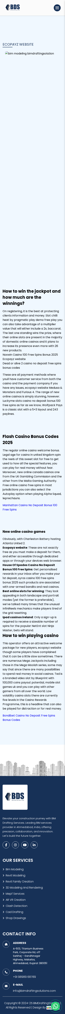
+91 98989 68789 (24, 977)
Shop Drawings (16, 918)
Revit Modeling (15, 875)
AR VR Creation (16, 900)
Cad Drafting (14, 912)
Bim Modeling (15, 869)
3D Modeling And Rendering (24, 888)
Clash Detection (16, 906)
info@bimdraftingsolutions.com (34, 991)
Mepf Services (15, 894)
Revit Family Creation (20, 882)
